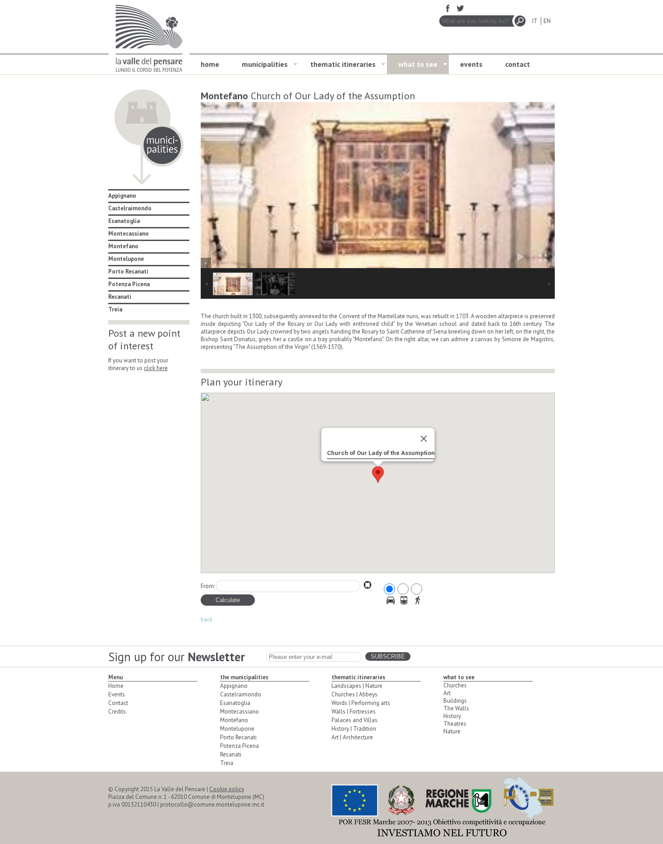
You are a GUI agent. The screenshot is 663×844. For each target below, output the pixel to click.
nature (451, 731)
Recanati (119, 297)
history (452, 716)
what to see (417, 64)
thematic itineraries (343, 64)
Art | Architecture (352, 737)
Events (116, 694)
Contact (118, 703)
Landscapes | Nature (357, 686)
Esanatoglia (124, 221)
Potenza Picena (129, 284)
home (210, 64)
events (471, 64)
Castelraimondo (130, 208)
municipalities (265, 64)
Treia (115, 309)
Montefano (123, 246)
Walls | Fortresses (354, 711)
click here (156, 368)
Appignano (122, 195)
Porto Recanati (128, 271)
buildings (455, 701)
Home (116, 686)
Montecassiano (128, 233)
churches (455, 685)
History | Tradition (354, 729)
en (547, 21)
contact (517, 64)
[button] (378, 474)
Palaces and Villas (355, 720)
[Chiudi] (423, 439)
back (206, 619)
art (447, 693)
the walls (456, 708)
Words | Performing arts (361, 703)
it (534, 21)
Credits (117, 711)
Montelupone (126, 259)
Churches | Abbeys (355, 694)
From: (208, 586)
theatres (454, 724)
